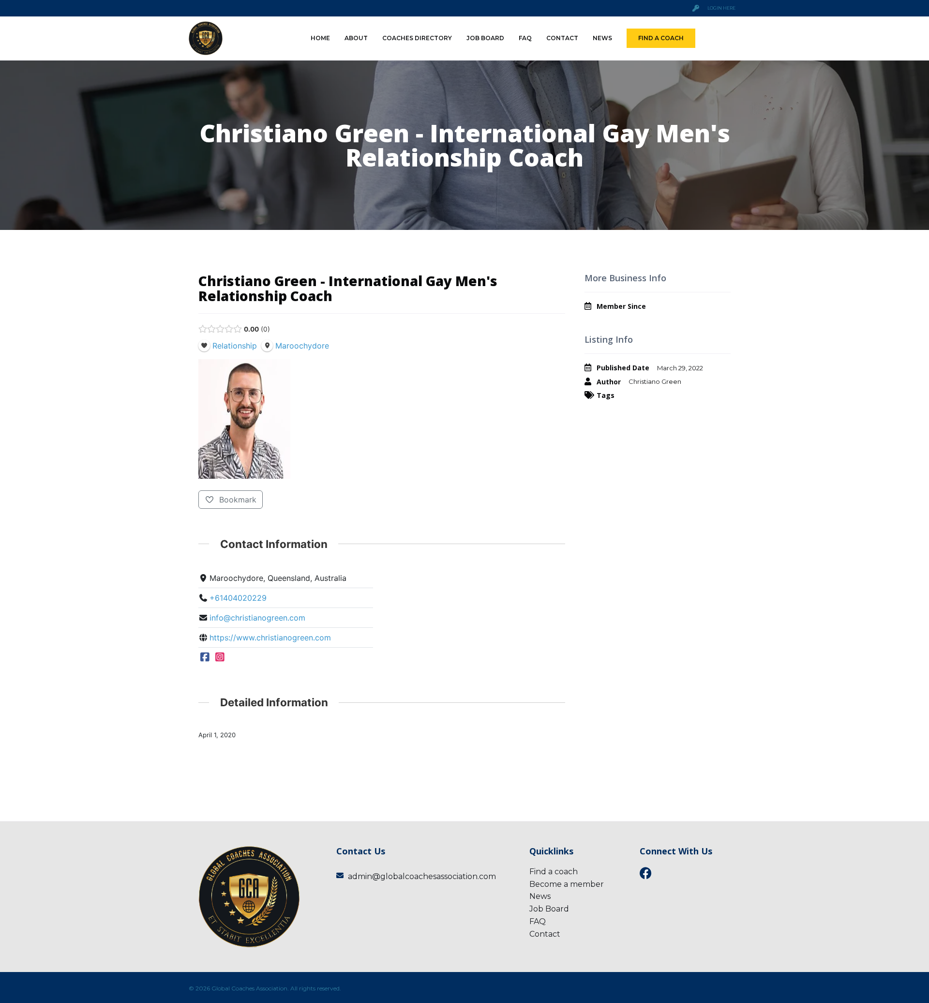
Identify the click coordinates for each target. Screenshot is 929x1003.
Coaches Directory (417, 38)
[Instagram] (220, 657)
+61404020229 (238, 598)
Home (320, 38)
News (602, 38)
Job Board (485, 38)
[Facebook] (204, 657)
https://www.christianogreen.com (270, 637)
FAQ (525, 38)
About (356, 38)
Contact (562, 38)
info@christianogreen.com (257, 618)
